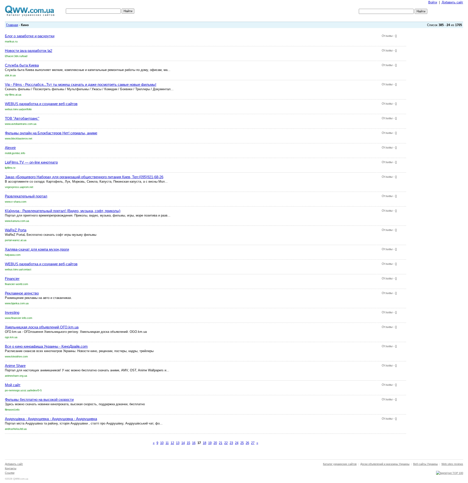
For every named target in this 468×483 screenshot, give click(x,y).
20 (215, 443)
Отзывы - (389, 35)
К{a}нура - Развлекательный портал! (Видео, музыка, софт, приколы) (62, 211)
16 (193, 443)
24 (236, 443)
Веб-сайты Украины (425, 464)
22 (226, 443)
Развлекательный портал (26, 196)
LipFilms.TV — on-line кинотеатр (31, 162)
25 (242, 443)
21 (220, 443)
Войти (432, 2)
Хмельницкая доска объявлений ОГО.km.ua (41, 327)
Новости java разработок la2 (28, 51)
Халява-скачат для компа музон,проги (37, 249)
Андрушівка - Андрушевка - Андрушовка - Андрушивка (51, 419)
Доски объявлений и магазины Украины (385, 464)
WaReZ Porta (15, 230)
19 (210, 443)
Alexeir (10, 148)
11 (167, 443)
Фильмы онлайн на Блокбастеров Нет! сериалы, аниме (51, 133)
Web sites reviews (452, 464)
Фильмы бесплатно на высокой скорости (39, 399)
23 (231, 443)
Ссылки (9, 472)
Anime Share (15, 366)
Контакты (10, 468)
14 (183, 443)
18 (204, 443)
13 (177, 443)
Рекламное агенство (22, 293)
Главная (12, 25)
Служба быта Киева (22, 65)
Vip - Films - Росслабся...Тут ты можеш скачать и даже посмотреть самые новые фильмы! (80, 84)
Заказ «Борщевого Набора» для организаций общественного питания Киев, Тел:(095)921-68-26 (84, 177)
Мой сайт (12, 385)
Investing (12, 312)
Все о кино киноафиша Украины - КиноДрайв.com (46, 346)
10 (162, 443)
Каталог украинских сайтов (340, 464)
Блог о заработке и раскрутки (29, 36)
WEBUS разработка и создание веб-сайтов (41, 104)
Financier (12, 278)
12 (172, 443)
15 (188, 443)
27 (252, 443)
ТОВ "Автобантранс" (22, 118)
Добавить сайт (452, 2)
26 (247, 443)
